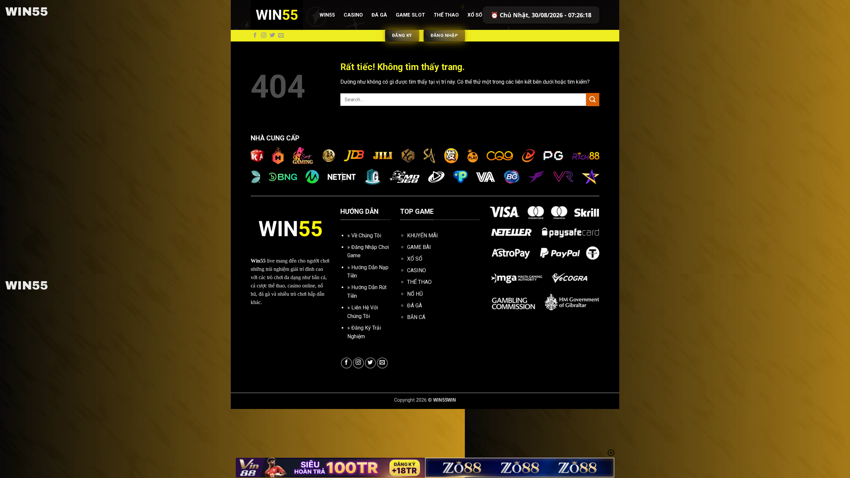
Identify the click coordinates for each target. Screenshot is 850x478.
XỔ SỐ (414, 259)
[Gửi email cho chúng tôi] (281, 36)
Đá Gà (379, 15)
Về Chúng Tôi (366, 235)
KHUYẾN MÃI (422, 235)
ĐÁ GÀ (414, 305)
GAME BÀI (419, 247)
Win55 (327, 15)
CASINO (416, 270)
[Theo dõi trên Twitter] (272, 36)
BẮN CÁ (416, 317)
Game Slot (410, 15)
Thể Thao (446, 15)
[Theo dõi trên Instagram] (263, 36)
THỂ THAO (419, 282)
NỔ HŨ (415, 294)
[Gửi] (592, 99)
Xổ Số (475, 15)
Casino (353, 15)
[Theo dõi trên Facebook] (255, 36)
